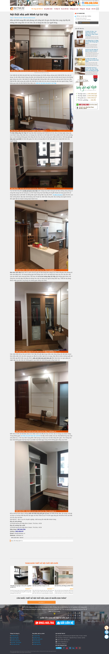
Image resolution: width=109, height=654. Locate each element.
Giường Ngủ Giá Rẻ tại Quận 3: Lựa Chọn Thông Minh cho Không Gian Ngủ (92, 69)
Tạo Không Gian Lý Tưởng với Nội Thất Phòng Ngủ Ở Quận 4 (91, 42)
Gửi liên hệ (66, 623)
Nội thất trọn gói (36, 637)
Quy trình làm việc (15, 637)
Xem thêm (41, 602)
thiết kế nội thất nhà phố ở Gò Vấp (46, 83)
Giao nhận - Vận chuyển (16, 642)
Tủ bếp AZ (57, 9)
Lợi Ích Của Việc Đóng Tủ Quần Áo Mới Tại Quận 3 (91, 50)
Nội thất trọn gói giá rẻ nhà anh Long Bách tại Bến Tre (20, 586)
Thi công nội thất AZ (37, 9)
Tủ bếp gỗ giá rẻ (57, 195)
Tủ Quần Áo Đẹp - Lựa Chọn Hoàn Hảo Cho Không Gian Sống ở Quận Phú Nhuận (91, 33)
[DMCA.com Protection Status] (58, 648)
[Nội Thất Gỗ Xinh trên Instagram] (79, 648)
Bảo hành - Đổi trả (15, 639)
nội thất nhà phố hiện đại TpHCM (30, 435)
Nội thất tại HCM (36, 642)
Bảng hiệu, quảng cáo (37, 639)
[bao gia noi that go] (86, 109)
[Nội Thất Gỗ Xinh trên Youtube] (67, 648)
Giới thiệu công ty (14, 635)
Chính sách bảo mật (15, 644)
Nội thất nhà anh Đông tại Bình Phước (64, 585)
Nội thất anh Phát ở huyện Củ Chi (40, 585)
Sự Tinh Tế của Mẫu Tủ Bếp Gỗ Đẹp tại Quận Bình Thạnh (92, 60)
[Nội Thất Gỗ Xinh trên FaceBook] (63, 648)
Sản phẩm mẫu (48, 9)
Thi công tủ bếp (36, 635)
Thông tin (82, 9)
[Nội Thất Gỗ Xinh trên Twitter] (70, 648)
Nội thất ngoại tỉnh (37, 644)
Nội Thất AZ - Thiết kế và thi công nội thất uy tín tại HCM (17, 8)
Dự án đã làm (65, 9)
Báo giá (88, 9)
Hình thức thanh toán (15, 640)
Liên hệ (93, 9)
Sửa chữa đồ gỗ (36, 640)
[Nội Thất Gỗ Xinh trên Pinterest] (76, 648)
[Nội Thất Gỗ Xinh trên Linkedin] (73, 648)
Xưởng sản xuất (74, 9)
